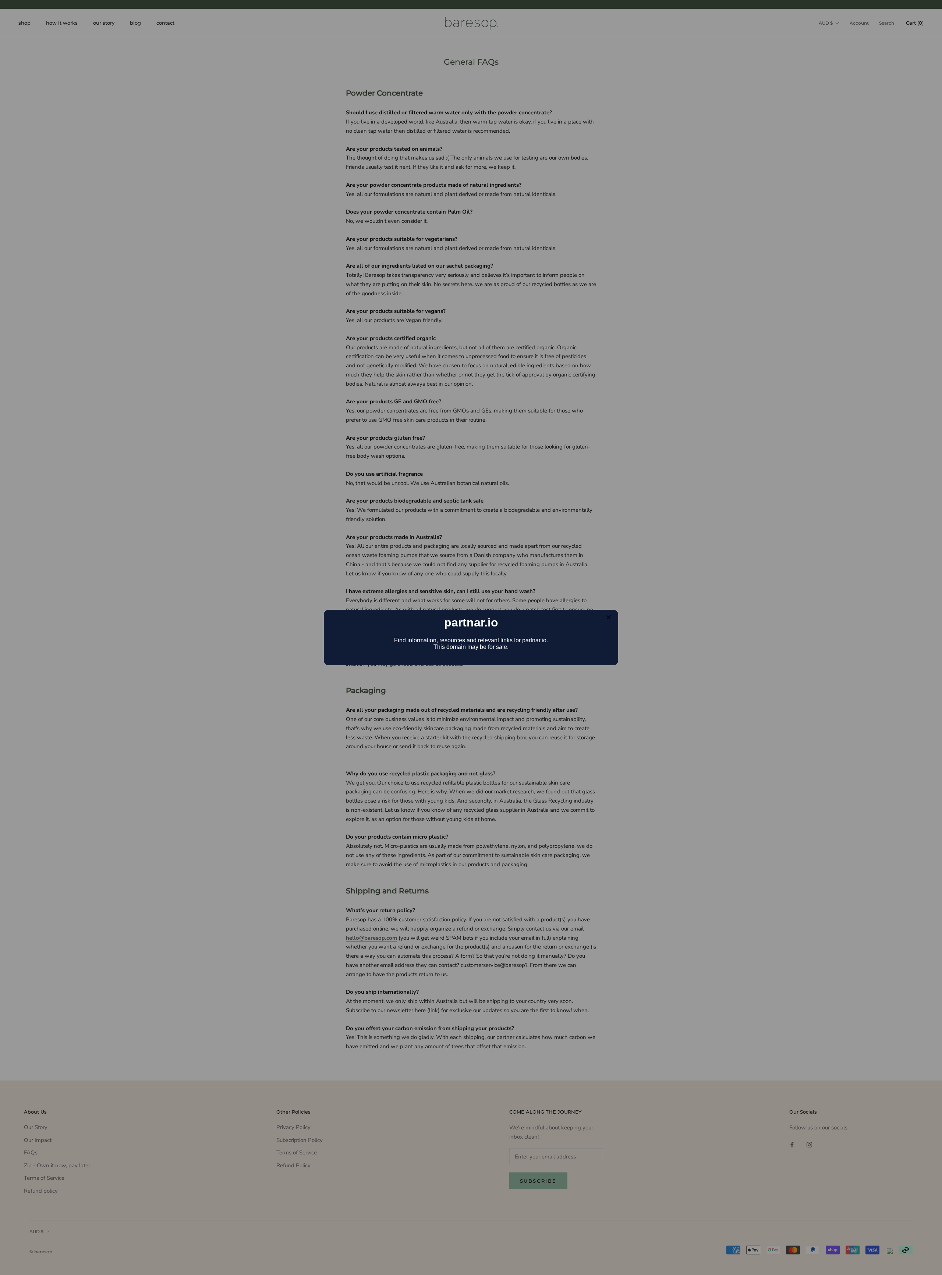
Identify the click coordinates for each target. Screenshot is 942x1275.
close (608, 617)
